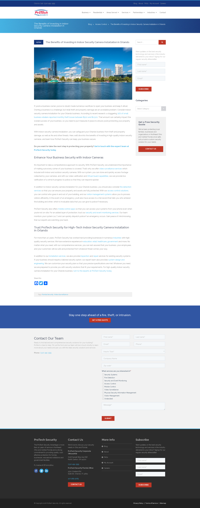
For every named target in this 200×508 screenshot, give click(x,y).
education (87, 241)
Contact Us (150, 149)
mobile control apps (66, 209)
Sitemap (163, 503)
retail (95, 241)
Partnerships (138, 12)
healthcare (102, 241)
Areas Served (112, 12)
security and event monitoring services (102, 213)
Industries (151, 12)
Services (125, 12)
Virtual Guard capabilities (97, 176)
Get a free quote (100, 320)
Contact (163, 12)
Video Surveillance (61, 294)
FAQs (146, 3)
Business (85, 12)
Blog (135, 3)
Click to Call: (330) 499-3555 (44, 3)
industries (117, 238)
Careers (163, 3)
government (112, 241)
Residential (97, 12)
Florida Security (47, 294)
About (141, 3)
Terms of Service (151, 503)
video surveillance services (110, 169)
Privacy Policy (138, 503)
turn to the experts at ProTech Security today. (92, 271)
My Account (154, 3)
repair (95, 256)
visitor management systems (99, 194)
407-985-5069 (73, 479)
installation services (57, 256)
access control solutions (118, 191)
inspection (84, 256)
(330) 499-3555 (45, 353)
